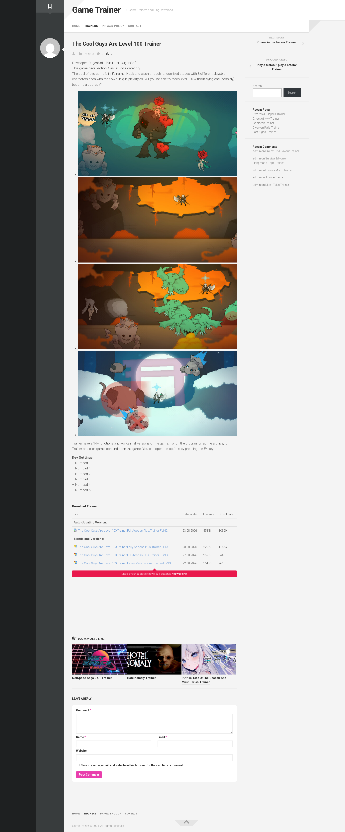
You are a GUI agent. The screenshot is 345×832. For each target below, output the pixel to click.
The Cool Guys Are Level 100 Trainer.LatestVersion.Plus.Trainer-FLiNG (124, 563)
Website (81, 750)
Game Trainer (96, 10)
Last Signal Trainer (264, 132)
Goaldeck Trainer (263, 123)
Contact (135, 26)
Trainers (91, 26)
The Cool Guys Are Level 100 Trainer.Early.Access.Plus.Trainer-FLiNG (123, 547)
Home (76, 26)
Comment (83, 710)
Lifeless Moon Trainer (278, 170)
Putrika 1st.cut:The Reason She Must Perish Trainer (204, 680)
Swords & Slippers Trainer (269, 114)
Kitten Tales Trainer (277, 184)
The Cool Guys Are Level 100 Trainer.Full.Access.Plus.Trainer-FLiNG (123, 530)
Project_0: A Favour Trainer (282, 151)
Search (257, 86)
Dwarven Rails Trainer (266, 127)
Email (162, 737)
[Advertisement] (154, 606)
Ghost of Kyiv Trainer (266, 118)
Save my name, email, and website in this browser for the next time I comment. (132, 765)
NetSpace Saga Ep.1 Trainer (92, 678)
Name (81, 737)
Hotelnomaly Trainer (141, 678)
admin (257, 151)
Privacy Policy (113, 26)
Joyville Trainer (274, 177)
